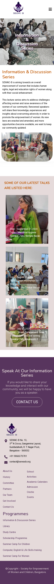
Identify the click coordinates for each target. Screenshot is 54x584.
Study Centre (9, 532)
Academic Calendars (37, 481)
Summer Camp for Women (16, 556)
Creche (30, 492)
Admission (32, 487)
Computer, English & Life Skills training (22, 550)
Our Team (7, 495)
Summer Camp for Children (16, 544)
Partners (7, 489)
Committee (8, 483)
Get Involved (9, 501)
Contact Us (8, 506)
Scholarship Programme (15, 538)
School (30, 471)
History (6, 477)
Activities (31, 476)
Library (6, 526)
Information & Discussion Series (19, 520)
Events (30, 497)
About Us (7, 471)
